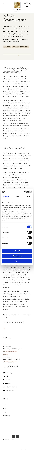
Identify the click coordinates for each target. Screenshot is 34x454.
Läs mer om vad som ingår (13, 323)
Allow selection (17, 256)
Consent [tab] (6, 196)
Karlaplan (5, 354)
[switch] (29, 232)
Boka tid (27, 3)
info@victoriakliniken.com (10, 351)
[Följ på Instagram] (17, 436)
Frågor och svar (7, 383)
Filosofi (5, 408)
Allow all (17, 251)
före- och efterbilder (20, 47)
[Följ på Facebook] (13, 436)
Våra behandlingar (8, 373)
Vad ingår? (6, 376)
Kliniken (5, 405)
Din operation (6, 380)
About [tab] (28, 196)
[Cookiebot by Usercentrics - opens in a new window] (24, 192)
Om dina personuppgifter (10, 387)
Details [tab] (17, 196)
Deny (17, 261)
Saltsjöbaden (6, 344)
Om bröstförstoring (8, 390)
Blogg (4, 412)
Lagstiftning (6, 415)
